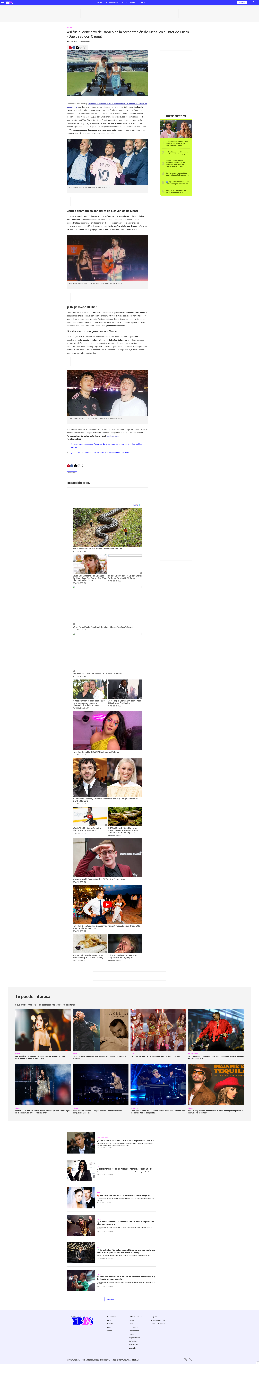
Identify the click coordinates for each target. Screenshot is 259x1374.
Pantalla (134, 2)
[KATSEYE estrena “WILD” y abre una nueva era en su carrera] (158, 1030)
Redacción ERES (84, 42)
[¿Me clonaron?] (216, 1030)
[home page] (9, 2)
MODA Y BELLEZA (102, 1138)
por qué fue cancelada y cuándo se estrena (177, 174)
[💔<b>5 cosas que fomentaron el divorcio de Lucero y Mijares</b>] (81, 1197)
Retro (143, 2)
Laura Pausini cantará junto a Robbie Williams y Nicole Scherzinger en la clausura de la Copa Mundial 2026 (42, 1111)
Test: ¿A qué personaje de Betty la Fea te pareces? (176, 191)
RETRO (99, 1166)
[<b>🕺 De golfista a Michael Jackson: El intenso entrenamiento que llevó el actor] (81, 1252)
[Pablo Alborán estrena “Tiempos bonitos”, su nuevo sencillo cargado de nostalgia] (100, 1084)
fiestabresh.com (112, 436)
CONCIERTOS (134, 1108)
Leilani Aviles (109, 1174)
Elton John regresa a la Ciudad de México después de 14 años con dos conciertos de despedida (158, 1111)
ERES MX (109, 1148)
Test (151, 2)
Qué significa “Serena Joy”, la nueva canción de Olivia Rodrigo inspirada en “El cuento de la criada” (40, 1057)
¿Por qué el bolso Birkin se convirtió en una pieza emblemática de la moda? (100, 453)
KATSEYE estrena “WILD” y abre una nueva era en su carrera (155, 1056)
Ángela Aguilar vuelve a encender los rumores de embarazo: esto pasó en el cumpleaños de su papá (176, 163)
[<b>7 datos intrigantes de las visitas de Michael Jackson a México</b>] (81, 1170)
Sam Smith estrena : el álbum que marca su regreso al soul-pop (99, 1057)
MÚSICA (69, 27)
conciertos (72, 473)
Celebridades (193, 1054)
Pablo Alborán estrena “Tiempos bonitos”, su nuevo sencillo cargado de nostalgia (97, 1111)
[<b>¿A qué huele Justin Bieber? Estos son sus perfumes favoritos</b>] (81, 1143)
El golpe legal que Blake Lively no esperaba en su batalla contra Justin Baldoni (177, 143)
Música (124, 2)
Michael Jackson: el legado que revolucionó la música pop (177, 153)
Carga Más (111, 1299)
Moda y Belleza (112, 2)
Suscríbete (241, 2)
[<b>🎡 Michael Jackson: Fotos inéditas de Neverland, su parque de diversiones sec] (81, 1225)
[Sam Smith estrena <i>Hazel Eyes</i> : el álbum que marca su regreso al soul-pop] (100, 1030)
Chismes (99, 2)
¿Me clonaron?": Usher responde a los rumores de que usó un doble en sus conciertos (216, 1057)
